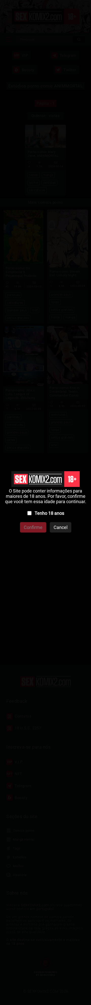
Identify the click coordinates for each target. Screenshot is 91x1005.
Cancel (60, 527)
